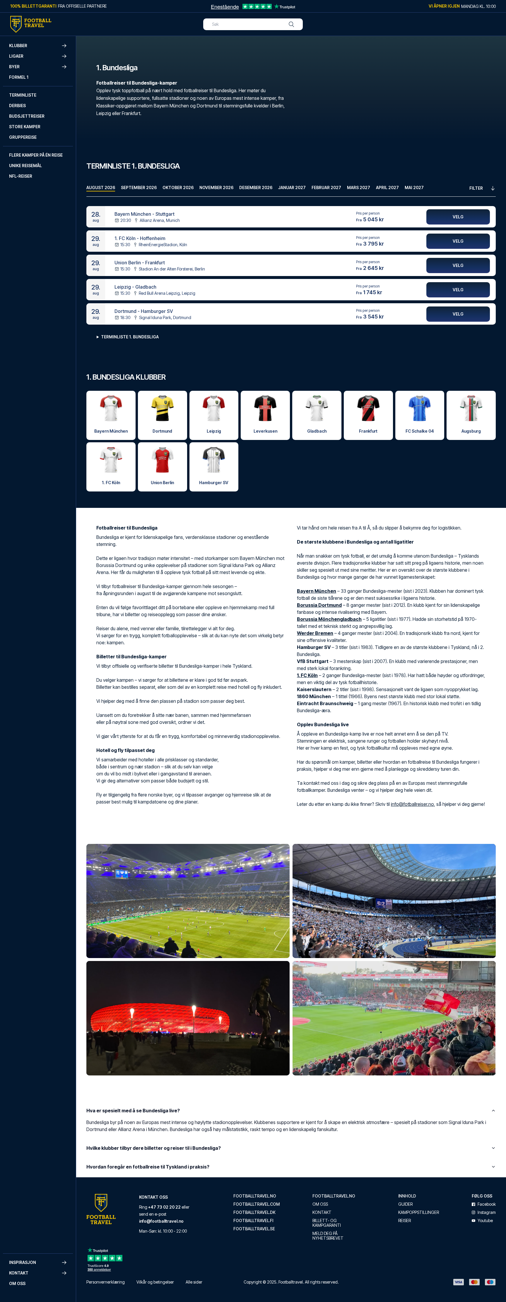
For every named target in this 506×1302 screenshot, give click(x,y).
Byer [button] (14, 66)
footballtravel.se (254, 1228)
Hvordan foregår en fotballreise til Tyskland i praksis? (147, 1167)
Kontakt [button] (18, 1272)
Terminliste (22, 94)
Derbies (17, 105)
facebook (487, 1204)
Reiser (404, 1220)
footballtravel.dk (254, 1212)
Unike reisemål (25, 165)
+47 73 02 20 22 (164, 1207)
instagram (487, 1212)
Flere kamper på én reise (36, 155)
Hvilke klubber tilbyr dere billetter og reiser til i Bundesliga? (153, 1148)
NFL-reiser (20, 176)
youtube (485, 1220)
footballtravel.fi (253, 1220)
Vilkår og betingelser (155, 1281)
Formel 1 (18, 77)
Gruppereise (23, 137)
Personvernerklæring (105, 1281)
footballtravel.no (254, 1196)
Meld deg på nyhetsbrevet (327, 1236)
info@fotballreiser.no (412, 804)
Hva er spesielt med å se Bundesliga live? (133, 1110)
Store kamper (24, 126)
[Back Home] (30, 24)
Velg (458, 216)
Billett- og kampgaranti (326, 1223)
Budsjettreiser (27, 116)
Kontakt (321, 1212)
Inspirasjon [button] (22, 1262)
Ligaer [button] (16, 56)
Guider (405, 1204)
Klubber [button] (18, 45)
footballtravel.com (256, 1204)
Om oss (17, 1283)
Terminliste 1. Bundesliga (130, 336)
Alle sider (194, 1281)
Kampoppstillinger (418, 1212)
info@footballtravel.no (161, 1221)
